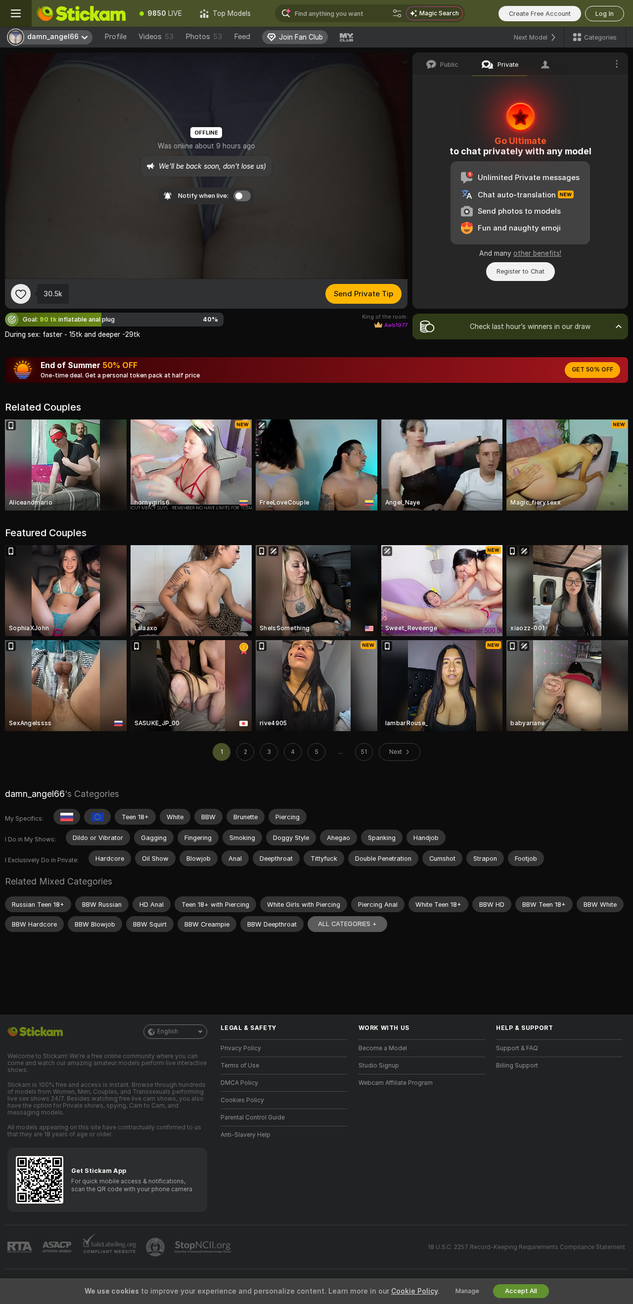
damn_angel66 (35, 794)
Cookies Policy (242, 1100)
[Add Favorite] (21, 294)
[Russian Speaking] (66, 817)
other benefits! (537, 253)
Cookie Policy (414, 1291)
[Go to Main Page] (81, 13)
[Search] (397, 13)
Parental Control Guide (253, 1117)
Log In (604, 13)
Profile (115, 36)
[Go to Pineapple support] (156, 1247)
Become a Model (383, 1048)
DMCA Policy (239, 1082)
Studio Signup (379, 1065)
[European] (97, 817)
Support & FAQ (517, 1048)
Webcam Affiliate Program (396, 1082)
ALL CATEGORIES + (347, 924)
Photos (203, 36)
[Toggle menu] (16, 13)
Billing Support (517, 1065)
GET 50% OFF (592, 369)
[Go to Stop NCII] (204, 1247)
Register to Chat (520, 271)
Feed (242, 36)
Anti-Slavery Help (246, 1134)
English (167, 1031)
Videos (156, 36)
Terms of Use (240, 1065)
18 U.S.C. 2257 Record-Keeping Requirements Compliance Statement (526, 1247)
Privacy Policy (241, 1048)
